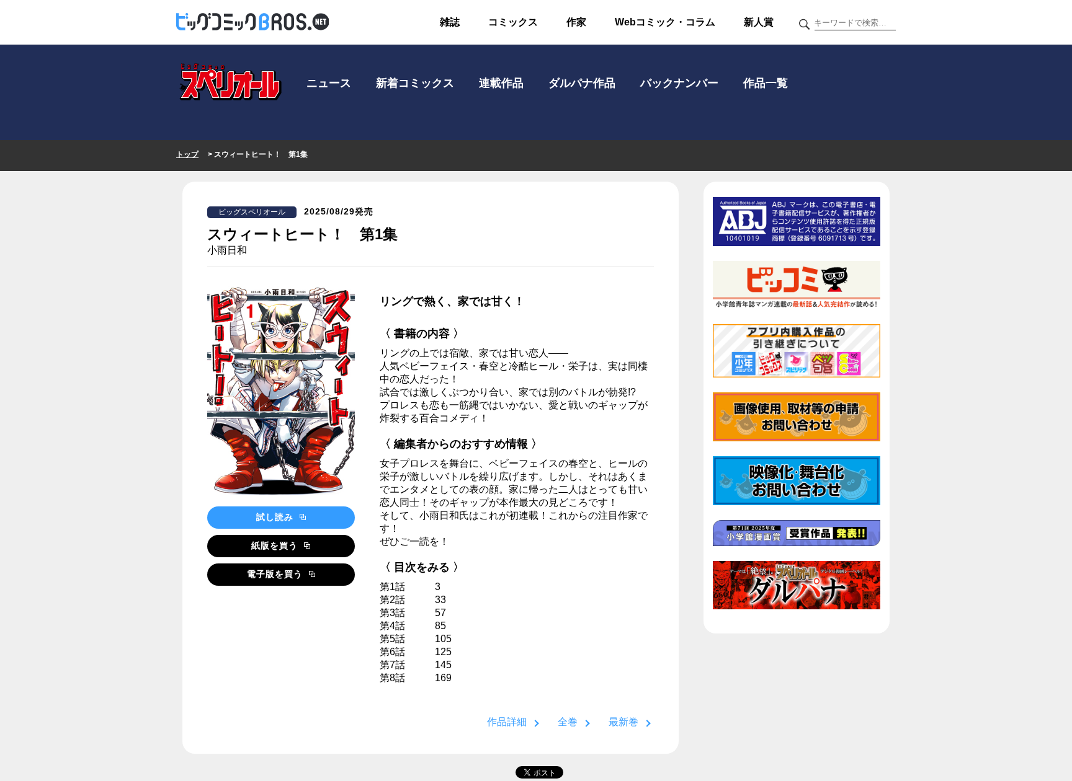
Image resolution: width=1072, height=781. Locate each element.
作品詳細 (507, 722)
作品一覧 (765, 83)
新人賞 (759, 22)
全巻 (568, 722)
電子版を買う (276, 574)
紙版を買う (276, 545)
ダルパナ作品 (581, 83)
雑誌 (450, 22)
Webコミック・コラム (665, 22)
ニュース (328, 83)
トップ (187, 154)
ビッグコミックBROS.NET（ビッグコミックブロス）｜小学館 (252, 22)
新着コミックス (415, 83)
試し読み (276, 517)
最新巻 (623, 722)
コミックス (513, 22)
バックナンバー (679, 83)
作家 (576, 22)
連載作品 (501, 83)
